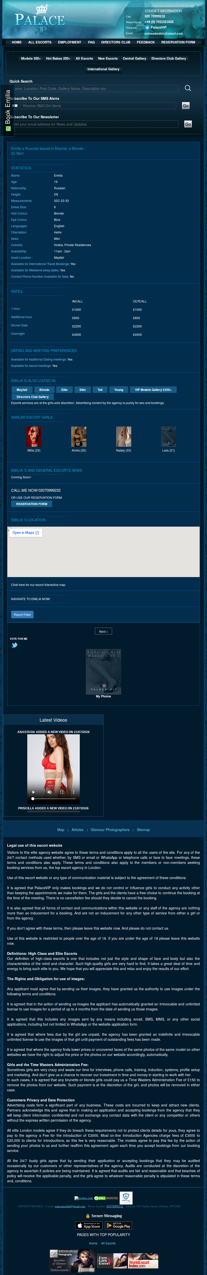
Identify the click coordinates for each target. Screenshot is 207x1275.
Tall (100, 389)
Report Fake (22, 614)
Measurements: (21, 200)
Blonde (44, 389)
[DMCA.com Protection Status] (106, 1197)
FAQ (91, 42)
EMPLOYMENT (69, 42)
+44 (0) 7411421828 (159, 22)
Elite (64, 389)
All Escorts (84, 58)
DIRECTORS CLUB (115, 42)
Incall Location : (22, 257)
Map (60, 829)
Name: (15, 175)
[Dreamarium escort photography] (72, 1260)
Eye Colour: (19, 219)
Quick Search (21, 81)
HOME (17, 42)
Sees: (15, 238)
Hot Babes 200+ (58, 58)
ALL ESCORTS (39, 42)
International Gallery (103, 68)
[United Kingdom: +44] (15, 105)
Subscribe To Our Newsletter (34, 116)
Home (93, 1243)
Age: (14, 181)
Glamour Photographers (110, 829)
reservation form (31, 504)
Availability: (19, 251)
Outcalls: (17, 245)
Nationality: (19, 188)
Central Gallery (134, 58)
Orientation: (19, 232)
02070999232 (115, 1206)
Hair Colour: (19, 213)
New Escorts (108, 58)
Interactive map (54, 584)
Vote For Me (19, 639)
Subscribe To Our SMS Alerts (34, 98)
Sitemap (143, 829)
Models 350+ (31, 58)
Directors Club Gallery (168, 58)
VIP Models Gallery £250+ (153, 389)
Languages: (19, 226)
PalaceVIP (159, 27)
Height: (16, 194)
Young (118, 389)
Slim (83, 389)
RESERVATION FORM (178, 42)
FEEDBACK (146, 42)
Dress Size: (19, 207)
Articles (78, 829)
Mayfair (22, 389)
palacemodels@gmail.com (164, 33)
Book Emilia (7, 108)
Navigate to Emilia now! (30, 599)
